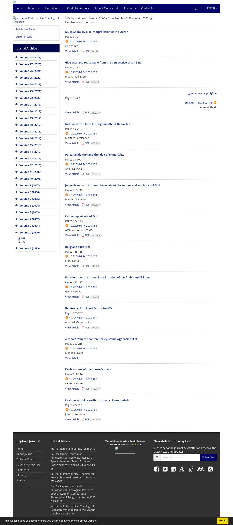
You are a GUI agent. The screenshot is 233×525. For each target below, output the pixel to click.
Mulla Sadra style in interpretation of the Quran (96, 31)
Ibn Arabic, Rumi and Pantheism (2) (88, 308)
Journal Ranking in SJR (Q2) (67, 448)
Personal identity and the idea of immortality (94, 154)
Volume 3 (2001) (29, 225)
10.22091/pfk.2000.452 (83, 72)
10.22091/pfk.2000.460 (83, 379)
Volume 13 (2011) (30, 158)
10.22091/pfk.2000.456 (83, 256)
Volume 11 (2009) (30, 172)
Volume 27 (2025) (30, 64)
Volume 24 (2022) (30, 84)
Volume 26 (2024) (30, 71)
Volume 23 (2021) (30, 91)
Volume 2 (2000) (29, 232)
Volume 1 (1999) (29, 248)
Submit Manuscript (106, 8)
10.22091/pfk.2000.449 (83, 41)
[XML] (150, 18)
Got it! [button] (222, 520)
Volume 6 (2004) (29, 205)
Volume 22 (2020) (30, 98)
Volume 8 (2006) (29, 192)
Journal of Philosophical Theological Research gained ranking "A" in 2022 (73, 475)
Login (196, 8)
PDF (91, 51)
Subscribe (208, 457)
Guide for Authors (78, 8)
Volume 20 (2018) (30, 111)
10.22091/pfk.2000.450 (199, 102)
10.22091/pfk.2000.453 (83, 164)
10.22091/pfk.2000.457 (83, 287)
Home (19, 8)
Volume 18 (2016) (30, 124)
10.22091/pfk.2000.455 (83, 225)
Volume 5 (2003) (29, 212)
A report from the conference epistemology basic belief (101, 339)
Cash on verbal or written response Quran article (97, 400)
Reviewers (129, 8)
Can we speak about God (81, 216)
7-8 (22, 238)
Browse (33, 8)
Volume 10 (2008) (30, 178)
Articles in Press (25, 29)
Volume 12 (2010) (30, 165)
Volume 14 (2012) (30, 151)
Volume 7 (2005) (29, 199)
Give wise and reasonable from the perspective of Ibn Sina (103, 62)
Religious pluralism (77, 247)
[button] (98, 521)
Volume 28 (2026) (30, 57)
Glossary (21, 475)
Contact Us (147, 8)
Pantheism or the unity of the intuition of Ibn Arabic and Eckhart (107, 277)
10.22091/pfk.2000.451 (83, 133)
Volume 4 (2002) (29, 219)
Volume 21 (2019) (30, 104)
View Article (72, 51)
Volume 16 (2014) (30, 138)
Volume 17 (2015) (30, 131)
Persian (212, 8)
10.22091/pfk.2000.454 (83, 195)
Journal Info (52, 8)
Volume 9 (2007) (29, 185)
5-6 (22, 241)
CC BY (135, 445)
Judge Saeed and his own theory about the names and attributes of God (112, 185)
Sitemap (21, 480)
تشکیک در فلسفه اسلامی (202, 93)
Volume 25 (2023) (30, 77)
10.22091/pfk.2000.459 (83, 348)
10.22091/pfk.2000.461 (83, 409)
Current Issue (24, 36)
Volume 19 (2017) (30, 118)
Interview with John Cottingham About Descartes (97, 124)
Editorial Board (25, 459)
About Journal (24, 454)
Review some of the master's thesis (88, 369)
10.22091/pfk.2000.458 (83, 318)
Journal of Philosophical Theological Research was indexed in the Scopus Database (73, 509)
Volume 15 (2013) (30, 145)
